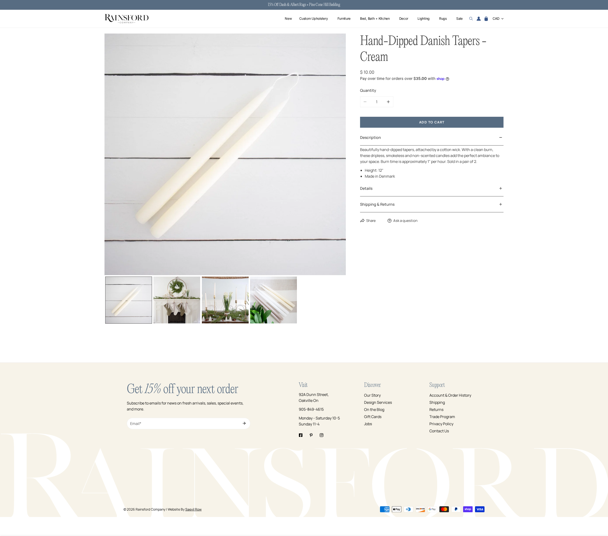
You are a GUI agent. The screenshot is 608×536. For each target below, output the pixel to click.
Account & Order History (450, 395)
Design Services (378, 402)
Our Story (372, 395)
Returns (436, 409)
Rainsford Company (150, 509)
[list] (225, 154)
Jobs (368, 423)
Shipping (437, 402)
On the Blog (374, 409)
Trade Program (442, 416)
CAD (496, 19)
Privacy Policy (441, 423)
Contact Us (439, 431)
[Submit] (244, 423)
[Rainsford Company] (126, 18)
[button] (486, 19)
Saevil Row (193, 509)
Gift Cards (372, 416)
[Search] (471, 19)
